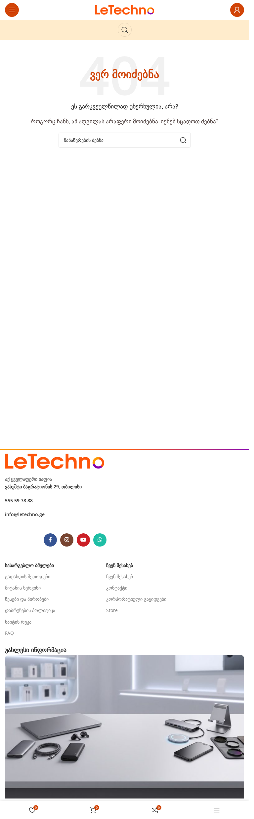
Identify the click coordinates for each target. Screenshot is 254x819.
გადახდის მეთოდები (27, 576)
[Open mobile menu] (12, 10)
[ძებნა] (124, 29)
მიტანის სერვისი (23, 588)
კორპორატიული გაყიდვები (136, 599)
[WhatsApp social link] (99, 540)
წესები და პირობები (27, 599)
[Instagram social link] (66, 540)
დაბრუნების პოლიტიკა (30, 610)
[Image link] (54, 460)
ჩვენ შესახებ (119, 576)
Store (112, 610)
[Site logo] (124, 9)
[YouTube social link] (83, 540)
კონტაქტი (116, 588)
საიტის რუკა (18, 622)
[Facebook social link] (50, 540)
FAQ (9, 633)
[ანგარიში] (237, 10)
